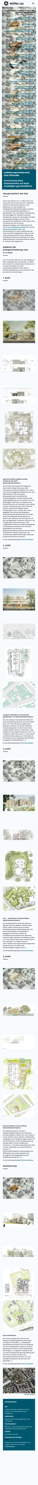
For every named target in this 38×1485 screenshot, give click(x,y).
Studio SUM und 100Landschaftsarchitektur (25, 147)
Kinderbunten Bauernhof (20, 227)
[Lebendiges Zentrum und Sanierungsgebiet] (14, 3)
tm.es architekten (28, 24)
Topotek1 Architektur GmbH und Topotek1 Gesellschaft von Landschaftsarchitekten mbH (23, 120)
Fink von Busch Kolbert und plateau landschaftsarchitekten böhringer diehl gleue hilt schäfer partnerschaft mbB (19, 95)
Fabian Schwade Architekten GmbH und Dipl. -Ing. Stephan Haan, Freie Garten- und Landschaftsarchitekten (20, 140)
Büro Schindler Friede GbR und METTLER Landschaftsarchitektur (22, 80)
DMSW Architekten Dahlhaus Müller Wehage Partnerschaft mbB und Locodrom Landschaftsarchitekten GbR (20, 56)
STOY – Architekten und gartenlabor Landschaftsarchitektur (21, 18)
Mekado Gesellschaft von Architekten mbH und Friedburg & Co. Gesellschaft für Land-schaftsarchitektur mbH (20, 156)
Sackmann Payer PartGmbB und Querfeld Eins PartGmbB (24, 87)
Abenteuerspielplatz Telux (12, 229)
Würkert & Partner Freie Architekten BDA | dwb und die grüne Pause (21, 64)
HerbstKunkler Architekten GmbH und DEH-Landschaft (25, 39)
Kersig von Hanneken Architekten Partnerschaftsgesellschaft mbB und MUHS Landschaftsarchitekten (20, 111)
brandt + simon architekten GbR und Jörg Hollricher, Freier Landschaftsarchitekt (24, 73)
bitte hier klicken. (27, 540)
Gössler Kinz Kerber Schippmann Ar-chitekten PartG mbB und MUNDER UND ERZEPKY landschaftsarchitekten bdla (20, 47)
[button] (33, 3)
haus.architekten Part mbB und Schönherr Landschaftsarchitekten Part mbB (19, 31)
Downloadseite (10, 1446)
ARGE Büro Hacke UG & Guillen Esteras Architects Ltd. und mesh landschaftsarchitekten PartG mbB (22, 103)
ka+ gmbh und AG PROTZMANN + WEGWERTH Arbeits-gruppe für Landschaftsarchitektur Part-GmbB (22, 165)
